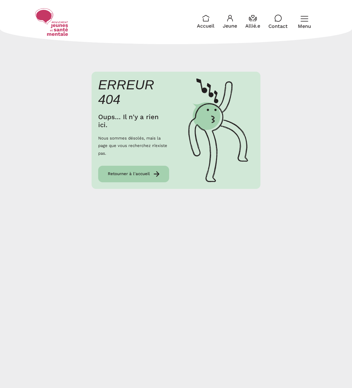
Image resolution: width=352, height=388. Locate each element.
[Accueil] (51, 22)
